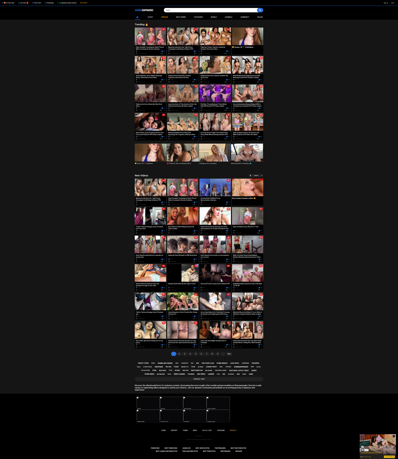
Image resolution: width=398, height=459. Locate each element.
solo (139, 367)
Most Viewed (181, 17)
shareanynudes (241, 367)
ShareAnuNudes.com (195, 439)
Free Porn (37, 3)
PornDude (50, 3)
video (153, 363)
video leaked (179, 374)
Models (214, 17)
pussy (176, 367)
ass (197, 363)
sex (238, 374)
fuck (193, 367)
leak (251, 374)
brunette (185, 367)
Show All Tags (199, 379)
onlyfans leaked (220, 370)
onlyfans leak (208, 363)
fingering (255, 363)
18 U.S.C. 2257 (207, 430)
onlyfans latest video (239, 370)
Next (229, 354)
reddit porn (143, 363)
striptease (147, 367)
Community (244, 17)
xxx (192, 363)
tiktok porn (145, 370)
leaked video (211, 367)
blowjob (161, 374)
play (218, 374)
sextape (162, 370)
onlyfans (159, 367)
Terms (185, 430)
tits (170, 370)
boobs (177, 370)
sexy (177, 363)
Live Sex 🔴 (24, 3)
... (223, 354)
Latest (150, 17)
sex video (201, 374)
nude (244, 374)
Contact (233, 430)
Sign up (386, 3)
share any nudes (165, 363)
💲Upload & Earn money (67, 3)
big (224, 374)
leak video (234, 363)
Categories (198, 17)
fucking (191, 374)
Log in (392, 3)
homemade (245, 363)
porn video (149, 374)
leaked (211, 374)
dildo (259, 367)
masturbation (197, 370)
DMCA (195, 430)
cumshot (184, 363)
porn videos (222, 363)
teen (169, 374)
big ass (168, 367)
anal (221, 367)
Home (137, 17)
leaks (254, 370)
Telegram (220, 430)
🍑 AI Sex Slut (9, 3)
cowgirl (228, 367)
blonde (200, 367)
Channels (228, 17)
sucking (231, 374)
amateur (185, 370)
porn (154, 370)
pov (252, 367)
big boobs (208, 370)
